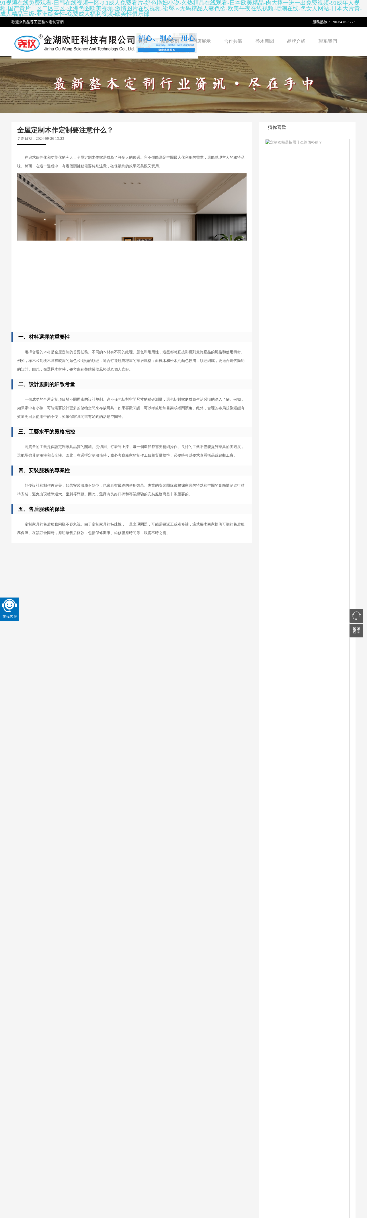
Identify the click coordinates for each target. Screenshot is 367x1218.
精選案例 (170, 41)
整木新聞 (264, 41)
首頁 (143, 41)
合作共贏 (233, 41)
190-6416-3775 (343, 22)
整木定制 (48, 22)
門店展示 (201, 41)
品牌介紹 (296, 41)
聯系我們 (328, 41)
